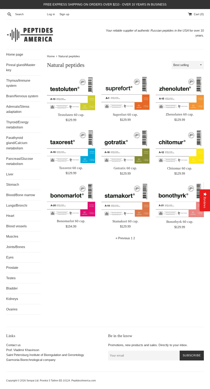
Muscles (12, 236)
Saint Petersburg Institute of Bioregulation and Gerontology (45, 355)
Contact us (13, 345)
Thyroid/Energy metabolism (17, 124)
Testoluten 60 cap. (71, 115)
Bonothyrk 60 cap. (179, 222)
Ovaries (11, 309)
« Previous (123, 238)
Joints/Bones (15, 247)
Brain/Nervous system (22, 96)
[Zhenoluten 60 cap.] (180, 92)
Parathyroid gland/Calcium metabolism (16, 143)
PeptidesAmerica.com (83, 380)
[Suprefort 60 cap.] (125, 92)
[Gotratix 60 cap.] (125, 146)
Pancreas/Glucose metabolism (19, 161)
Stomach (12, 184)
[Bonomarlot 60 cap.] (71, 199)
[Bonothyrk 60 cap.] (180, 199)
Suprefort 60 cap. (125, 115)
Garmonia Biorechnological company (31, 360)
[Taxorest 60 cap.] (71, 146)
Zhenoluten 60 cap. (180, 114)
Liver (9, 174)
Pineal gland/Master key (20, 67)
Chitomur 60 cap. (179, 168)
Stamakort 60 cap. (125, 221)
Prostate (12, 267)
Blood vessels (16, 226)
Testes (11, 278)
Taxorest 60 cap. (71, 168)
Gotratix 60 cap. (125, 168)
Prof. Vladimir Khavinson (22, 350)
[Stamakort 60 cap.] (125, 199)
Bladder (12, 288)
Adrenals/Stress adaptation (17, 109)
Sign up (64, 14)
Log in (51, 14)
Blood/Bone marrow (20, 195)
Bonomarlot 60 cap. (71, 221)
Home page (14, 54)
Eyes (10, 257)
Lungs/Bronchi (16, 205)
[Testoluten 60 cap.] (71, 92)
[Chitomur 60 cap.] (180, 146)
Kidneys (12, 299)
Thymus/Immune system (18, 83)
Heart (10, 215)
